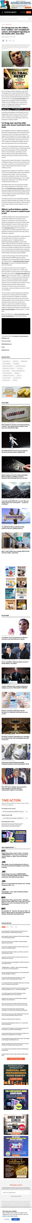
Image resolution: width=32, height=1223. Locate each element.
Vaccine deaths (23, 47)
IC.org (3, 347)
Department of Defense (21, 45)
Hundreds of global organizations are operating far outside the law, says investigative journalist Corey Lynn (15, 738)
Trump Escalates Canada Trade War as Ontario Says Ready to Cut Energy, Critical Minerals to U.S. (15, 1039)
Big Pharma (27, 44)
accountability (6, 44)
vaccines (5, 48)
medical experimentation (11, 46)
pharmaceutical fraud (6, 47)
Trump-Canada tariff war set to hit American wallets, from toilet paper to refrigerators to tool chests (15, 1034)
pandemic (26, 46)
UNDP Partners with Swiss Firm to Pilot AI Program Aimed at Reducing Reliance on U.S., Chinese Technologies (15, 988)
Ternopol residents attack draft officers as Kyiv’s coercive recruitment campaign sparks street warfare (15, 1044)
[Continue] (29, 1192)
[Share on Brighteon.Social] (3, 40)
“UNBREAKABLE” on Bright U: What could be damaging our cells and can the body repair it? (15, 968)
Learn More (6, 1219)
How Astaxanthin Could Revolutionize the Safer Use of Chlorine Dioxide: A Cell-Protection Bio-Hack (14, 932)
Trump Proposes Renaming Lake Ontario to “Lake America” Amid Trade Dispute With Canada (13, 978)
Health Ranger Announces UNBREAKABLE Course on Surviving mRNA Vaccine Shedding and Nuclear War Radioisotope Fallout (15, 875)
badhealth (11, 44)
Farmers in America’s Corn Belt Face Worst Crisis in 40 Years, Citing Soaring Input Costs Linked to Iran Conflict (15, 1004)
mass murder (4, 46)
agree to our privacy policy (9, 1216)
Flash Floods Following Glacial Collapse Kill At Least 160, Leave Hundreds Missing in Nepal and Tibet (15, 1014)
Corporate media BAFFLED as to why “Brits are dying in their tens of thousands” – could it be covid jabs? (15, 502)
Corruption (8, 24)
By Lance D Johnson (5, 36)
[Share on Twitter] (10, 40)
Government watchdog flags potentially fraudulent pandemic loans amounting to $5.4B (15, 763)
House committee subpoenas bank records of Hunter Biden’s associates (15, 662)
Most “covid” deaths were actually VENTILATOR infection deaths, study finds (15, 552)
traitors (11, 47)
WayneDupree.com (6, 344)
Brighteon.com (5, 350)
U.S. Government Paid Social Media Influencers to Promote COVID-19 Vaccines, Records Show (15, 983)
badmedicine (16, 44)
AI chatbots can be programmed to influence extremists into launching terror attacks (15, 638)
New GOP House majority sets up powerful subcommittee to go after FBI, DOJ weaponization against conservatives (14, 788)
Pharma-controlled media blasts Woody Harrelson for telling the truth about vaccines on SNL (15, 712)
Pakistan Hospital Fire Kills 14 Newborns (11, 1019)
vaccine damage (16, 47)
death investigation (13, 45)
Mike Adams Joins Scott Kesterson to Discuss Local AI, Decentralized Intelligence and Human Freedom (15, 866)
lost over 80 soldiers (21, 98)
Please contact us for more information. (11, 826)
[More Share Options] (13, 40)
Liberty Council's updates (8, 309)
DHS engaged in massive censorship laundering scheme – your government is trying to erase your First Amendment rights (15, 426)
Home (3, 24)
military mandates (20, 46)
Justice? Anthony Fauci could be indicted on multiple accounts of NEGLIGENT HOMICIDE (15, 687)
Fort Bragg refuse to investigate (15, 188)
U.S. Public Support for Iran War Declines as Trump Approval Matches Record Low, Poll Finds (14, 994)
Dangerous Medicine (5, 45)
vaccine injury (6, 380)
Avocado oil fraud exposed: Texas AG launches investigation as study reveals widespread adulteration (14, 1009)
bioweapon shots (9, 227)
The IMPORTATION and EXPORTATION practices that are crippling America (13, 527)
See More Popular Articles (16, 1058)
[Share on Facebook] (7, 40)
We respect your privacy (16, 1196)
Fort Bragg (28, 45)
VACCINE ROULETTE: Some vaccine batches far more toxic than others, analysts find (15, 451)
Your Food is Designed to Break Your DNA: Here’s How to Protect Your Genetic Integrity (15, 947)
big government (22, 44)
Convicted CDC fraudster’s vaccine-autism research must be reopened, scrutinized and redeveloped (15, 1029)
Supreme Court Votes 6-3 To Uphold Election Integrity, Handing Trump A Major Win (14, 999)
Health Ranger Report (8, 847)
